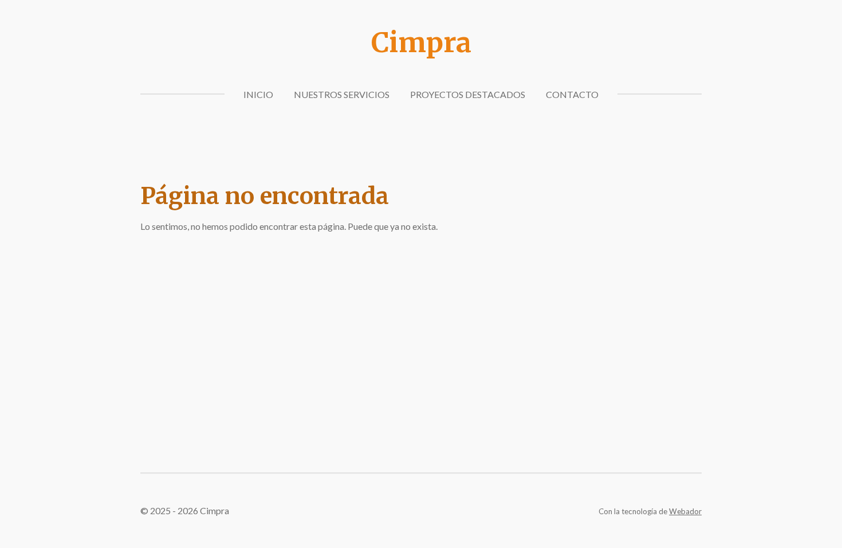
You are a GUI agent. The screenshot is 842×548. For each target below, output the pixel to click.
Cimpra (421, 42)
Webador (685, 511)
